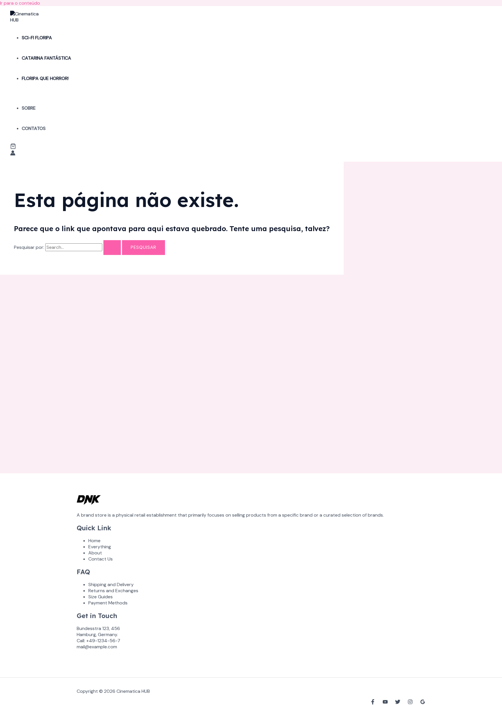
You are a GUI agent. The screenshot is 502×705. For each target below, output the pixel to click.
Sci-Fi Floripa (37, 38)
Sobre (29, 108)
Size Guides (100, 597)
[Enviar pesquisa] (112, 247)
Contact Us (100, 559)
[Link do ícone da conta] (12, 153)
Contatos (34, 128)
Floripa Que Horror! (45, 78)
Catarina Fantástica (46, 58)
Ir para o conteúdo (20, 3)
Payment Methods (108, 603)
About (95, 553)
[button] (13, 146)
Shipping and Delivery (111, 584)
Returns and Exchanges (113, 591)
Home (94, 541)
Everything (99, 547)
